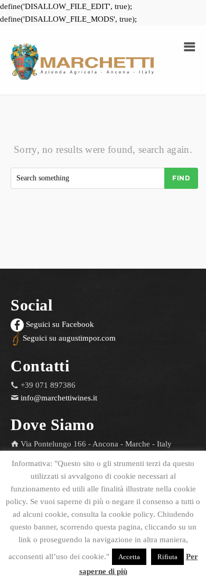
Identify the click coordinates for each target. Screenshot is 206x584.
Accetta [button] (129, 557)
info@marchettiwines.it (59, 398)
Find (181, 178)
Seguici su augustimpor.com (68, 338)
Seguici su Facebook (59, 324)
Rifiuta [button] (167, 557)
